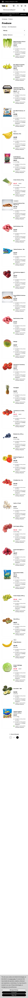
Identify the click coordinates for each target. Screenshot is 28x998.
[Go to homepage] (5, 6)
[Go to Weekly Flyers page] (13, 6)
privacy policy (12, 979)
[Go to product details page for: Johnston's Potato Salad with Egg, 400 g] (14, 94)
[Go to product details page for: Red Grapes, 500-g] (14, 533)
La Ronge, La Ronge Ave (11, 1)
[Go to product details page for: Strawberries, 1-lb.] (14, 487)
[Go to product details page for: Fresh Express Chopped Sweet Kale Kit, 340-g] (14, 163)
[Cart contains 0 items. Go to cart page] (20, 6)
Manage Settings (14, 990)
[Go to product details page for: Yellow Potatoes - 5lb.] (14, 256)
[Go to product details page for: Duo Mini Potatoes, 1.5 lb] (14, 117)
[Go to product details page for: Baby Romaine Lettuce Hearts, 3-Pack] (14, 48)
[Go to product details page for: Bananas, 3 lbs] (14, 140)
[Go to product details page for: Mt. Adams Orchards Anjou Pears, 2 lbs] (14, 71)
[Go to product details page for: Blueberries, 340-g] (14, 440)
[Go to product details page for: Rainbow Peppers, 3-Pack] (14, 463)
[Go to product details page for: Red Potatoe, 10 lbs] (14, 325)
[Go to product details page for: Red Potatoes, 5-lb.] (14, 233)
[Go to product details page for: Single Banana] (14, 649)
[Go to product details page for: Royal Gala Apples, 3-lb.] (14, 556)
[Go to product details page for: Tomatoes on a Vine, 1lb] (14, 417)
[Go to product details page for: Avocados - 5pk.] (14, 695)
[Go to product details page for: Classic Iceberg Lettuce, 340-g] (14, 718)
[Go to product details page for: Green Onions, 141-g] (14, 187)
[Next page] (17, 737)
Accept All (14, 992)
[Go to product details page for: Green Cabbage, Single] (14, 672)
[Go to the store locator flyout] (3, 2)
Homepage (4, 19)
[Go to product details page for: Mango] (14, 348)
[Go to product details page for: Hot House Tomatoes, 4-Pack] (14, 371)
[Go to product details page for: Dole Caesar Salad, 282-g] (14, 579)
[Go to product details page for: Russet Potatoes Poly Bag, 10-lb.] (14, 210)
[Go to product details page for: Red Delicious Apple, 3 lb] (14, 279)
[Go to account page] (17, 6)
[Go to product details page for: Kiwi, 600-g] (14, 625)
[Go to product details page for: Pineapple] (14, 394)
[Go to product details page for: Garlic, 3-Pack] (14, 510)
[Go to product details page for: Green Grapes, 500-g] (14, 602)
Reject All (14, 995)
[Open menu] (25, 6)
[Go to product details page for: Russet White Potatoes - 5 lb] (14, 302)
